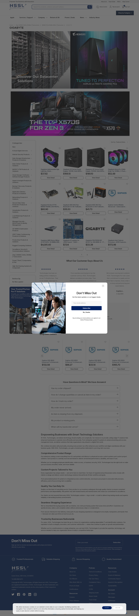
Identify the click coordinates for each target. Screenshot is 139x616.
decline (117, 607)
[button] (103, 285)
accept (107, 607)
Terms (82, 319)
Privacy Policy (89, 319)
